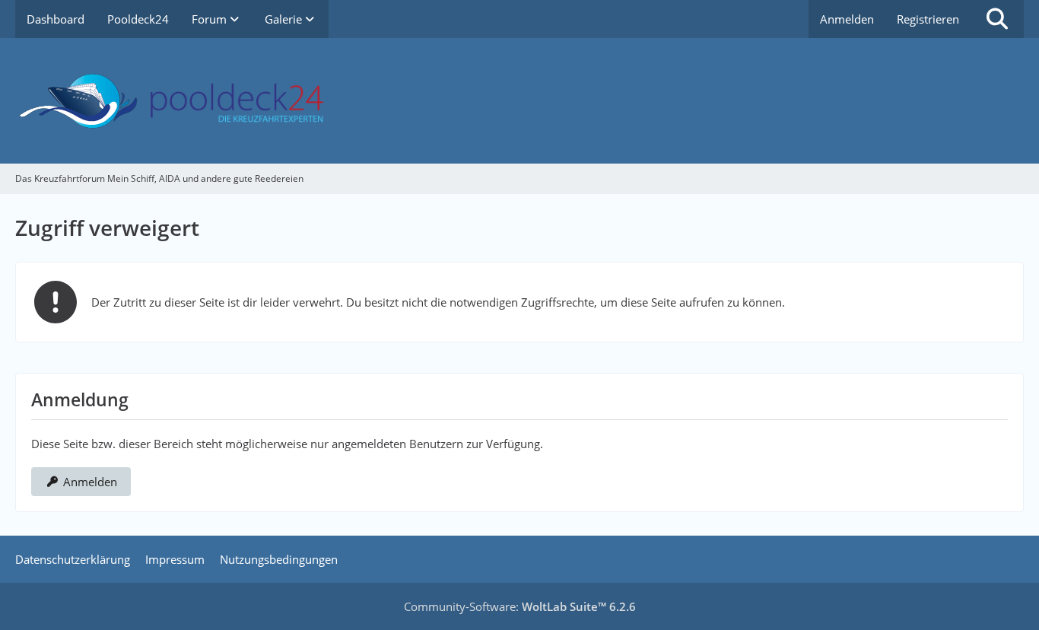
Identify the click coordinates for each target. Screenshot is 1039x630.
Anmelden (847, 19)
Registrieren (928, 19)
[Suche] (997, 19)
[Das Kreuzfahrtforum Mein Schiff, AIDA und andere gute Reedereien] (519, 101)
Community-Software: (520, 606)
